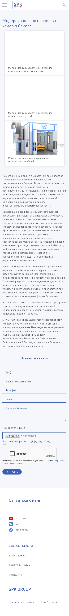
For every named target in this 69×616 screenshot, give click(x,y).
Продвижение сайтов (21, 602)
